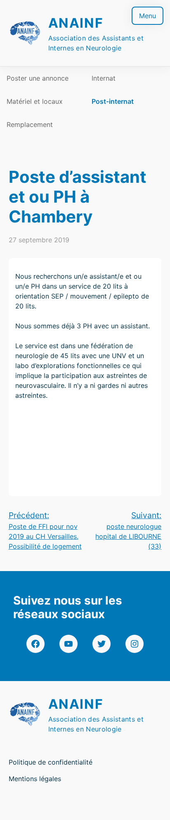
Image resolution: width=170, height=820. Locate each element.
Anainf (76, 23)
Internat (104, 78)
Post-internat (113, 101)
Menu (147, 16)
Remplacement (30, 124)
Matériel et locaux (35, 101)
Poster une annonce (37, 78)
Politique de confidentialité (50, 762)
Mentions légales (35, 779)
